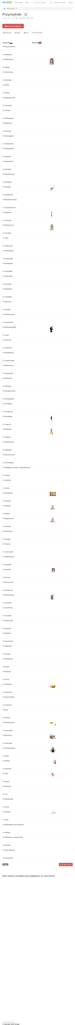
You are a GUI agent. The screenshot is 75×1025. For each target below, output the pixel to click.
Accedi (71, 2)
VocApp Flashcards (8, 1022)
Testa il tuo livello (37, 32)
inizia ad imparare (14, 26)
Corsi (27, 2)
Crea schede (19, 2)
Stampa (18, 32)
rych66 (31, 18)
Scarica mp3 (7, 32)
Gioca (26, 32)
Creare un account (60, 2)
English (5, 864)
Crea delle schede (65, 864)
